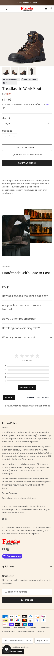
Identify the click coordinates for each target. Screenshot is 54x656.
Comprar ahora (27, 163)
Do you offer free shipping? (19, 319)
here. (34, 498)
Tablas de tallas (8, 631)
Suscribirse (27, 600)
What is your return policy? (19, 337)
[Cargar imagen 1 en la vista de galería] (27, 39)
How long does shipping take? (21, 328)
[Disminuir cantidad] (4, 136)
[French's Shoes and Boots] (27, 9)
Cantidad (7, 131)
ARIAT (8, 94)
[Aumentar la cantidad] (15, 136)
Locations (6, 628)
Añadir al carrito (27, 147)
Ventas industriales (26, 631)
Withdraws (41, 631)
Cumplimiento (44, 628)
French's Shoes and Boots (18, 647)
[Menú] (3, 9)
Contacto (32, 628)
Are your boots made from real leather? (21, 307)
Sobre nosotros (19, 628)
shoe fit (6, 118)
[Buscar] (9, 9)
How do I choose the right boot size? (25, 296)
